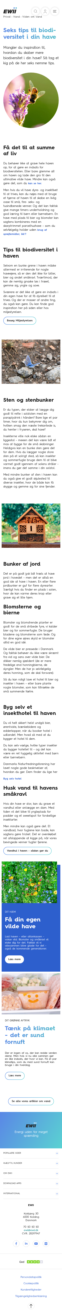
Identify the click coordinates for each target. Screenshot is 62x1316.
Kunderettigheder (31, 1290)
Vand (16, 17)
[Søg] (36, 11)
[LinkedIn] (26, 1243)
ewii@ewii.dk (31, 1230)
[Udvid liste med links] (57, 1153)
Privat (7, 17)
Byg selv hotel (12, 779)
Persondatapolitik (31, 1277)
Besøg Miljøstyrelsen (20, 320)
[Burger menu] (55, 11)
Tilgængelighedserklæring (31, 1296)
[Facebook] (16, 1243)
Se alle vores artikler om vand (31, 1101)
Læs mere (14, 959)
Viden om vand (32, 17)
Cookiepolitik (31, 1283)
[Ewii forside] (10, 11)
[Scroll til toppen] (31, 1306)
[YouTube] (36, 1243)
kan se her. (34, 183)
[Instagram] (46, 1243)
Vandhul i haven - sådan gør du (27, 851)
